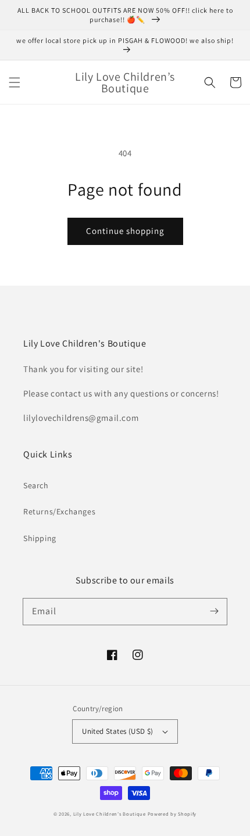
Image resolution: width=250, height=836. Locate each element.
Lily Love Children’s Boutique (110, 813)
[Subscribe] (214, 611)
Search (36, 485)
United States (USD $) (117, 731)
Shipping (39, 538)
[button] (14, 82)
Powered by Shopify (172, 813)
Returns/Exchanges (59, 511)
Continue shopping (125, 230)
